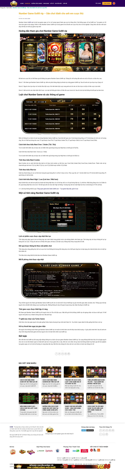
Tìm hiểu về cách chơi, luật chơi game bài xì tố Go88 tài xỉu (73, 381)
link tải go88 (89, 460)
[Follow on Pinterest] (110, 430)
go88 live (76, 460)
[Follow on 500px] (103, 434)
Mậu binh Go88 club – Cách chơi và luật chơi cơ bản (28, 408)
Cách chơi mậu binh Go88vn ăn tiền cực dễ (51, 381)
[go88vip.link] (14, 3)
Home (22, 3)
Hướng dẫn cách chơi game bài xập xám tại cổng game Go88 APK (50, 408)
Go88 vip (30, 22)
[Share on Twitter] (59, 353)
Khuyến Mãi (58, 3)
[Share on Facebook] (56, 353)
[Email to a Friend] (62, 353)
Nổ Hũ (52, 3)
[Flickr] (100, 434)
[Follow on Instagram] (100, 430)
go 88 (73, 458)
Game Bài (27, 3)
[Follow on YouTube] (113, 430)
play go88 (84, 458)
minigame (46, 3)
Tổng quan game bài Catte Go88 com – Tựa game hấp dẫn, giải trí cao (57, 189)
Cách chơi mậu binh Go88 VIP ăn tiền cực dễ (28, 381)
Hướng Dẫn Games (36, 3)
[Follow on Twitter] (103, 430)
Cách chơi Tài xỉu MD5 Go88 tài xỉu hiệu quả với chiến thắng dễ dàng (95, 409)
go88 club (101, 460)
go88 (64, 458)
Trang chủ (2, 7)
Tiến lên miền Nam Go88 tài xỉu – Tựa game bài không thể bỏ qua (96, 381)
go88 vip (113, 460)
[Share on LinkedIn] (68, 353)
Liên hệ (65, 3)
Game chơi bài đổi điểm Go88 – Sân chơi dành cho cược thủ (73, 408)
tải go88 (65, 460)
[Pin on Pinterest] (65, 353)
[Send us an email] (106, 430)
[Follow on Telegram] (106, 434)
